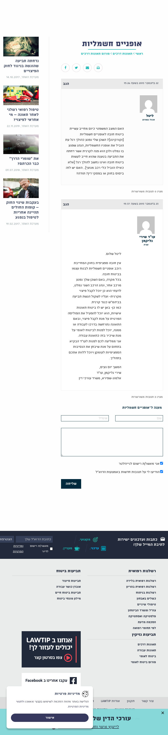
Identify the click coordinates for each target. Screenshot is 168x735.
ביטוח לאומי (147, 656)
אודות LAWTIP (110, 701)
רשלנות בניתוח (146, 593)
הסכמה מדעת (147, 622)
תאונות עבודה (146, 650)
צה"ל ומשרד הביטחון (142, 610)
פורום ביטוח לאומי (143, 662)
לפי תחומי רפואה (144, 628)
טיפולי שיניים (146, 604)
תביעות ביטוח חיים (68, 593)
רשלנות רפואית (142, 571)
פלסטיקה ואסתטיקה (142, 616)
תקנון (131, 701)
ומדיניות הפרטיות (18, 548)
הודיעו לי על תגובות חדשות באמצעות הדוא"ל (127, 472)
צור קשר (148, 701)
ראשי (139, 54)
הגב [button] (66, 84)
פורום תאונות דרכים (95, 54)
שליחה (71, 483)
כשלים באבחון (146, 599)
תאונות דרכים (147, 644)
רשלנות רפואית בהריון (141, 587)
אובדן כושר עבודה (68, 587)
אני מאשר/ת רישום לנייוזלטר (139, 464)
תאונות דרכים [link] (122, 54)
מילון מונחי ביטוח (69, 599)
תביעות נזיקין (144, 634)
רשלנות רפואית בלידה (141, 581)
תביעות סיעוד (71, 581)
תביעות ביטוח (68, 571)
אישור (50, 718)
